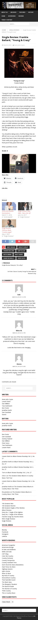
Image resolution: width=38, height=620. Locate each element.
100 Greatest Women (8, 506)
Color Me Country (7, 556)
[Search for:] (19, 24)
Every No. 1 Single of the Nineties (12, 514)
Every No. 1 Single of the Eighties (12, 512)
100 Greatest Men (7, 503)
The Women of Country (9, 589)
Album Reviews (6, 510)
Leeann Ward (6, 401)
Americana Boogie (8, 547)
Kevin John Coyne (19, 45)
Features (22, 12)
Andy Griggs (11, 247)
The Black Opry (7, 582)
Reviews (21, 16)
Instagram (5, 534)
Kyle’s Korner (6, 571)
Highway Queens (7, 569)
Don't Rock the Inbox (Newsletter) (12, 565)
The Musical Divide (8, 586)
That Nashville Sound (8, 580)
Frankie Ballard (8, 251)
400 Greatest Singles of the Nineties (13, 508)
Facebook (5, 532)
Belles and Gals (7, 552)
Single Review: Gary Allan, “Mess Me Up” (24, 212)
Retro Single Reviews (8, 519)
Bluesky (4, 530)
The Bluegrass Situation (9, 584)
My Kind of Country (8, 575)
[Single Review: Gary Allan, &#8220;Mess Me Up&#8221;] (25, 206)
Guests (4, 414)
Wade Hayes (21, 258)
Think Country (6, 591)
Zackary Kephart (7, 439)
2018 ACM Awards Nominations (8, 212)
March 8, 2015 (7, 45)
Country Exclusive (7, 558)
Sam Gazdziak (6, 412)
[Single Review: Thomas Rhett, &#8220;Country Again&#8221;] (9, 223)
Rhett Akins (19, 254)
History (31, 12)
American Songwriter (8, 545)
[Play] (19, 163)
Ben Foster (5, 408)
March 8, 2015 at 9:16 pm (19, 366)
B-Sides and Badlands (9, 549)
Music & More (6, 573)
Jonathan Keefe (7, 410)
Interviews (11, 16)
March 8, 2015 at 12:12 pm (19, 297)
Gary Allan (21, 251)
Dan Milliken (6, 404)
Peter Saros (5, 443)
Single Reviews (6, 521)
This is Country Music (8, 593)
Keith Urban (7, 254)
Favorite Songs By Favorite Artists (12, 517)
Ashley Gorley (23, 247)
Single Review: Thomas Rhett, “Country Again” (7, 230)
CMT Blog (5, 554)
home (3, 16)
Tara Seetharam (7, 406)
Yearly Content (7, 20)
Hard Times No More (8, 567)
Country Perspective (8, 560)
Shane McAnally (8, 258)
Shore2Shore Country (8, 578)
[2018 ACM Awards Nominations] (9, 206)
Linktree (4, 536)
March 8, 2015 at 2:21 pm (19, 333)
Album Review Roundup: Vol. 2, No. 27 (19, 472)
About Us (4, 12)
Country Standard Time (9, 562)
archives (13, 12)
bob (19, 295)
